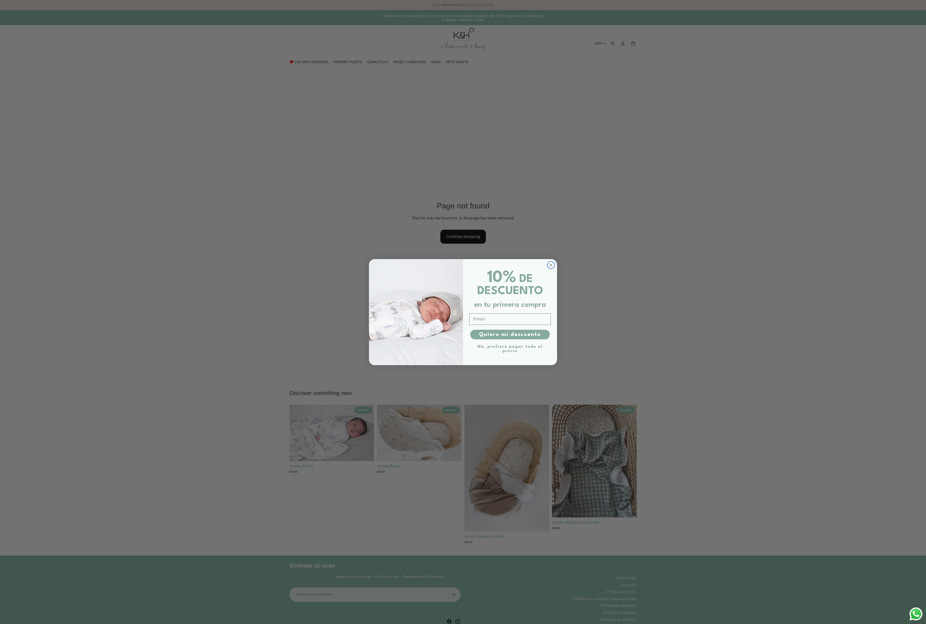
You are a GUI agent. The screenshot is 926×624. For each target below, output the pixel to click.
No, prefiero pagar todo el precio (510, 349)
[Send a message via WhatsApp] (916, 614)
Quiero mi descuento (510, 334)
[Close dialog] (551, 265)
